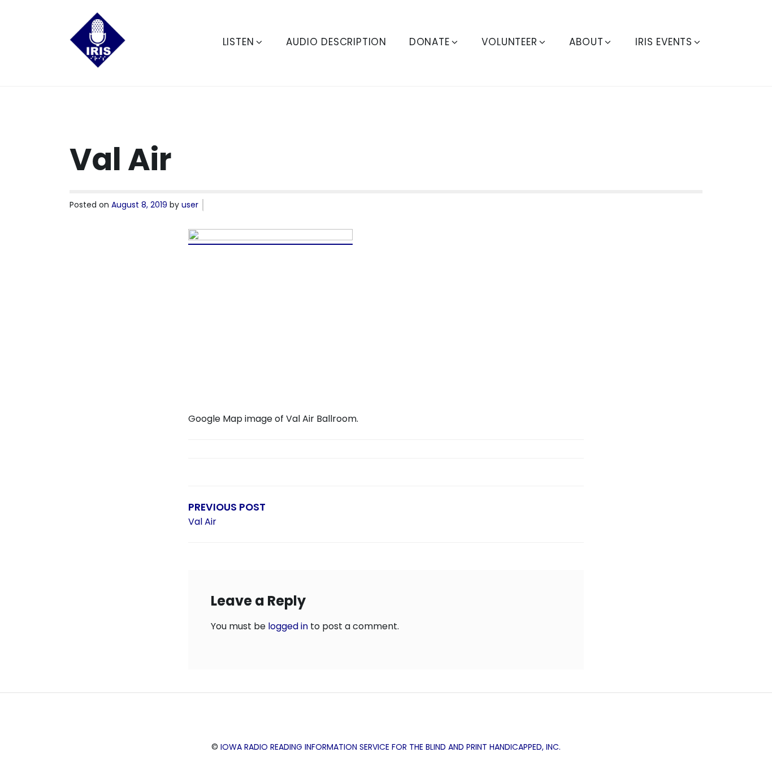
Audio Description (336, 42)
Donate (429, 42)
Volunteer (509, 42)
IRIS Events (663, 42)
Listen (238, 42)
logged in (288, 626)
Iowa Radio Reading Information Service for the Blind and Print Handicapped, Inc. (390, 747)
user (189, 204)
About (586, 42)
